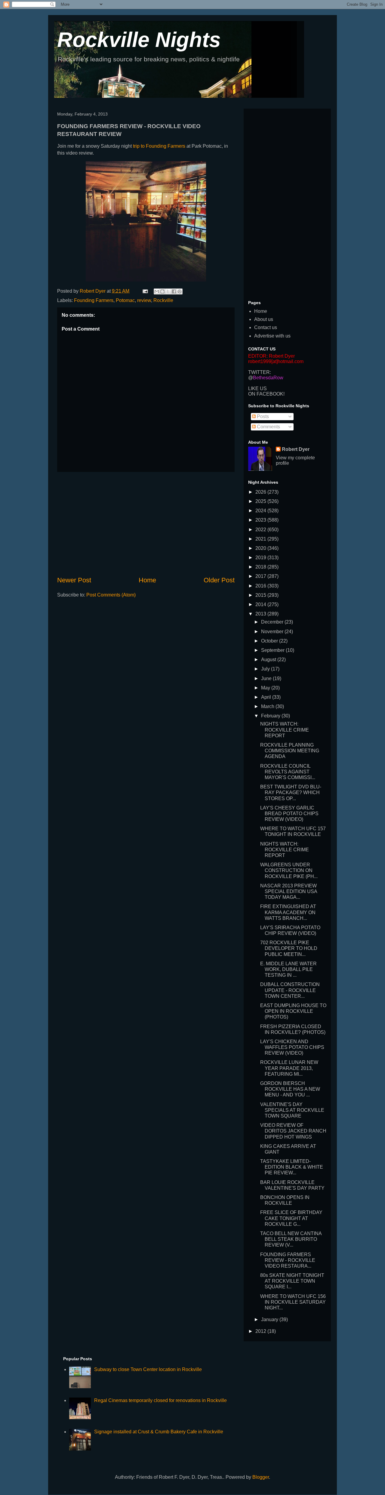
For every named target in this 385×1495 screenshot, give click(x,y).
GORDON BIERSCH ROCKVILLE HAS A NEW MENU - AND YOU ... (290, 1089)
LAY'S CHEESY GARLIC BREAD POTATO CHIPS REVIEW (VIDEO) (289, 813)
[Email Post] (144, 291)
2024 (261, 510)
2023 (261, 519)
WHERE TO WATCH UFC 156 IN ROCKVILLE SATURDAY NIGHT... (293, 1302)
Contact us (265, 327)
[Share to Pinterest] (180, 291)
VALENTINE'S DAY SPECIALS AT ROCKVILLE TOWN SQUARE (292, 1110)
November (273, 631)
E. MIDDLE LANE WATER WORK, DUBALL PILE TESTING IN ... (288, 969)
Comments (268, 426)
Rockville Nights (139, 39)
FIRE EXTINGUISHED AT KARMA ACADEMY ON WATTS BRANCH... (288, 912)
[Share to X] (168, 291)
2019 (261, 557)
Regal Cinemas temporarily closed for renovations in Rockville (160, 1400)
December (273, 621)
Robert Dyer (296, 449)
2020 (261, 548)
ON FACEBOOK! (266, 393)
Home (147, 580)
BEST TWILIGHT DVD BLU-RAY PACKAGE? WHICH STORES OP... (290, 792)
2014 (261, 604)
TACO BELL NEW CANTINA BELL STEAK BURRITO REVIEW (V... (291, 1239)
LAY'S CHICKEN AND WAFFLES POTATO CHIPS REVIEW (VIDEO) (292, 1047)
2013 (261, 613)
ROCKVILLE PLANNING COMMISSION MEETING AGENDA (289, 750)
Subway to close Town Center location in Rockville (148, 1369)
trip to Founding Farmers (159, 146)
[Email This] (157, 291)
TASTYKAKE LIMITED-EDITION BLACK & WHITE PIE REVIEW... (291, 1167)
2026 (261, 492)
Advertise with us (272, 335)
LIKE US (257, 388)
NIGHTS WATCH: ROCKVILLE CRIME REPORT (284, 729)
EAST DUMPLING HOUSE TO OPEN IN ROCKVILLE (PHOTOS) (293, 1011)
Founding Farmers (93, 300)
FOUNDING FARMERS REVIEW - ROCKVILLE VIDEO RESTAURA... (287, 1260)
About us (263, 319)
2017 (261, 576)
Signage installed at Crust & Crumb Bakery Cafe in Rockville (158, 1431)
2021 (261, 538)
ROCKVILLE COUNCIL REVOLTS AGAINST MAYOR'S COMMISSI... (287, 771)
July (266, 668)
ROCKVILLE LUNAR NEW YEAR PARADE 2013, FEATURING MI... (289, 1068)
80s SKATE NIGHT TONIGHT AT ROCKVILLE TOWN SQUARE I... (292, 1281)
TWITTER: (259, 372)
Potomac (125, 300)
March (268, 706)
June (267, 678)
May (266, 687)
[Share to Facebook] (174, 291)
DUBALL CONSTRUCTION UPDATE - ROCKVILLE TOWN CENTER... (290, 990)
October (270, 640)
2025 (261, 501)
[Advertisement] (146, 524)
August (269, 659)
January (270, 1319)
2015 (261, 595)
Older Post (219, 580)
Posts (262, 416)
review (144, 300)
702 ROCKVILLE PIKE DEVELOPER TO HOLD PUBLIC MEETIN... (288, 948)
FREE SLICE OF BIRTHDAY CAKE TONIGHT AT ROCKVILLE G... (291, 1218)
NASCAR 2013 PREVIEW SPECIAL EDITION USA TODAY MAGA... (288, 891)
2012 (261, 1331)
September (273, 650)
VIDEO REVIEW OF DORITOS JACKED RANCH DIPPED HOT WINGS (293, 1131)
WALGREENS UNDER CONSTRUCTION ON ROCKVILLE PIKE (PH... (289, 870)
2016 (261, 585)
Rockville (163, 300)
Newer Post (74, 580)
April (266, 697)
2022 (261, 529)
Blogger (260, 1477)
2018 (261, 566)
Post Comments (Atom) (111, 594)
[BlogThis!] (162, 291)
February (271, 715)
